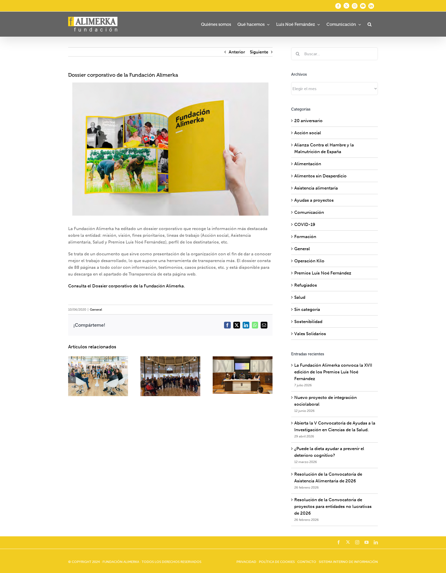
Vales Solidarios (310, 333)
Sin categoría (307, 309)
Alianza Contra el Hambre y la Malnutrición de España (324, 148)
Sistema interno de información (348, 562)
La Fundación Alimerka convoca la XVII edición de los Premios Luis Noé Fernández (333, 372)
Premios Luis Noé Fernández (322, 273)
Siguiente (259, 51)
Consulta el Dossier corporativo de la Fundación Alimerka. (126, 285)
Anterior (237, 51)
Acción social (307, 132)
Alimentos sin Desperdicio (320, 175)
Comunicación (309, 212)
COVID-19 (304, 224)
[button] (369, 24)
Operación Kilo (309, 260)
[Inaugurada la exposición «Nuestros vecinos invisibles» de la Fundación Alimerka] (170, 376)
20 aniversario (308, 120)
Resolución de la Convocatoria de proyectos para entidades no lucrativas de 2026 (333, 506)
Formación (305, 236)
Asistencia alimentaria (316, 188)
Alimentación (307, 163)
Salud (299, 297)
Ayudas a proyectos (314, 200)
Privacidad (246, 562)
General (96, 309)
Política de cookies (277, 562)
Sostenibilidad (308, 321)
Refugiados (305, 285)
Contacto (306, 562)
